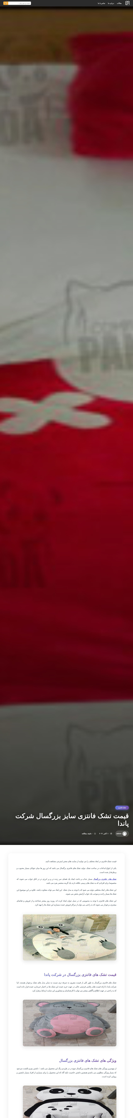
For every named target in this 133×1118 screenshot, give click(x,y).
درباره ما (111, 3)
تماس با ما (101, 3)
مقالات (119, 3)
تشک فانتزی (122, 807)
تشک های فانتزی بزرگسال (104, 879)
